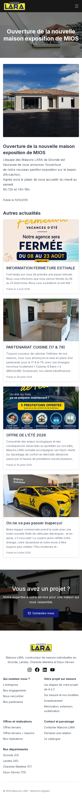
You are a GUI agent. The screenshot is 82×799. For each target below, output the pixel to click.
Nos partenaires (13, 701)
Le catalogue (52, 738)
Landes (23, 662)
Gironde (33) (11, 755)
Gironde (13, 662)
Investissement (53, 700)
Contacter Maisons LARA (59, 727)
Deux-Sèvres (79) (14, 772)
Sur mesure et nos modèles (61, 695)
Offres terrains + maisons (18, 733)
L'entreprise (10, 684)
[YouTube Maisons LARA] (52, 669)
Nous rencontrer (13, 696)
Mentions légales (40, 790)
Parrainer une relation (57, 733)
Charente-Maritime (41, 662)
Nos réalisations (13, 738)
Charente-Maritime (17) (17, 766)
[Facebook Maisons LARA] (37, 669)
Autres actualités (22, 213)
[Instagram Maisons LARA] (29, 669)
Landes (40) (10, 760)
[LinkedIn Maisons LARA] (45, 669)
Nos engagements (14, 690)
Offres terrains (12, 727)
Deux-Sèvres (65, 662)
